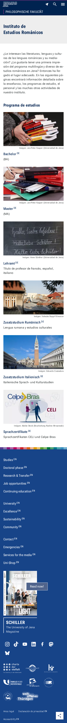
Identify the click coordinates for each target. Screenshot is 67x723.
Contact (10, 539)
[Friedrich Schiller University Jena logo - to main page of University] (10, 4)
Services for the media (19, 555)
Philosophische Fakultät (24, 12)
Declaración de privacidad (32, 711)
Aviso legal (8, 711)
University (11, 503)
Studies (10, 460)
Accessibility (11, 719)
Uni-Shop (11, 563)
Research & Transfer (18, 475)
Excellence (12, 511)
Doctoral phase (15, 468)
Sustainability (14, 519)
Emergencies (13, 547)
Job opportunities (16, 483)
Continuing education (19, 491)
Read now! (37, 586)
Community (12, 527)
